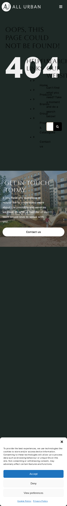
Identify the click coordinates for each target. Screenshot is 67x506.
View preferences (33, 492)
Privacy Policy (40, 501)
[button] (62, 441)
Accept (33, 473)
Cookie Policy (24, 501)
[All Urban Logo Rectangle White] (21, 3)
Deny (34, 483)
